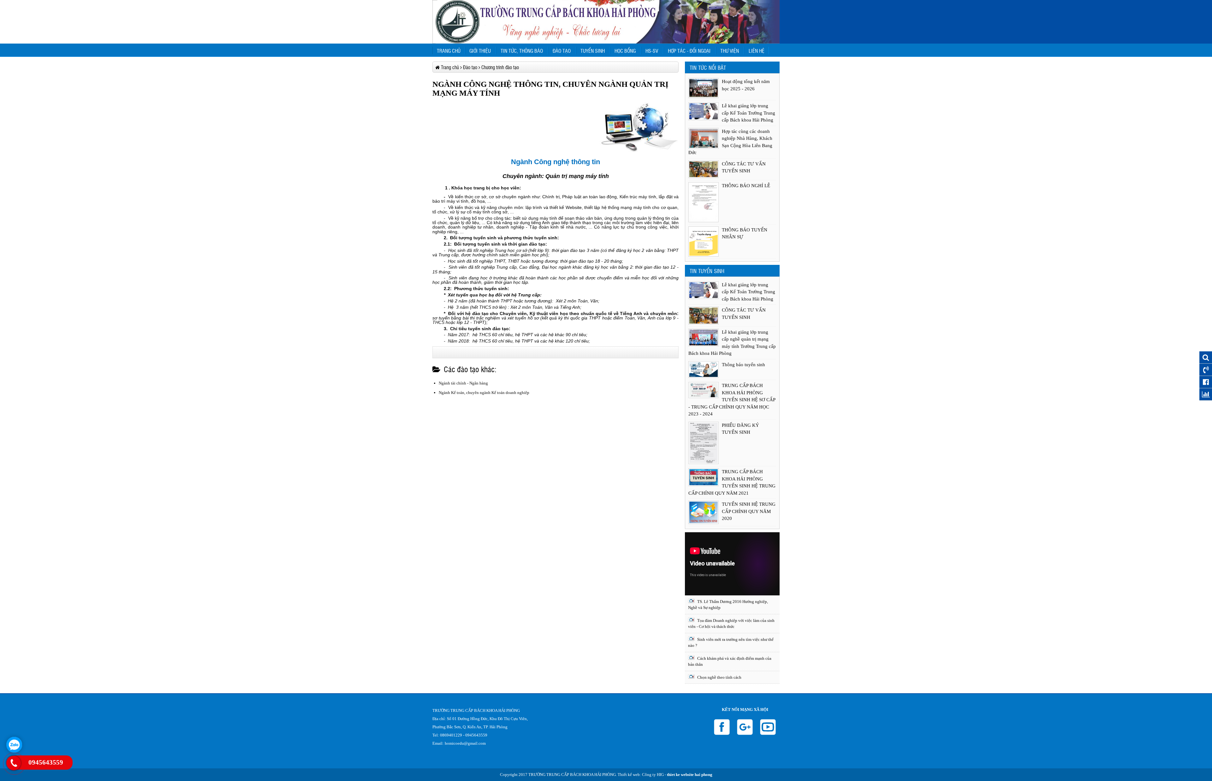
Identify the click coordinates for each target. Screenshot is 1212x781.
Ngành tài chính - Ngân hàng (463, 383)
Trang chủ (448, 50)
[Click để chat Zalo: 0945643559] (14, 745)
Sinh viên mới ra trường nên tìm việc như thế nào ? (731, 642)
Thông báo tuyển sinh (743, 364)
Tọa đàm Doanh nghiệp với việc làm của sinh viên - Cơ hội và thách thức (731, 623)
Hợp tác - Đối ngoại (689, 50)
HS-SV (651, 50)
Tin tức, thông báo (522, 50)
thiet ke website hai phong (689, 774)
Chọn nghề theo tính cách (718, 677)
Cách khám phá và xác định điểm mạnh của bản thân (729, 661)
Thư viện (729, 50)
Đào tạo (562, 50)
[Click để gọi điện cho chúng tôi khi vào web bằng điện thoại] (13, 763)
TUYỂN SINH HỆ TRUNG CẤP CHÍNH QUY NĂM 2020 (748, 511)
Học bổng (625, 50)
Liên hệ (756, 50)
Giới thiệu (480, 50)
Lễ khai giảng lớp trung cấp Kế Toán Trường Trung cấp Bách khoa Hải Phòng (748, 112)
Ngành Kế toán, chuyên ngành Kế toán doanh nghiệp (484, 392)
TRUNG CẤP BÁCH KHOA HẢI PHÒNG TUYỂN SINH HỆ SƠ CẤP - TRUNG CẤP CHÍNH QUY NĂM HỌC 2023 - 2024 (731, 399)
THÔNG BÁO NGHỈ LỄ (746, 185)
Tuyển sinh (592, 50)
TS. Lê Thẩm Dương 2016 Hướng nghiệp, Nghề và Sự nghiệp (728, 604)
